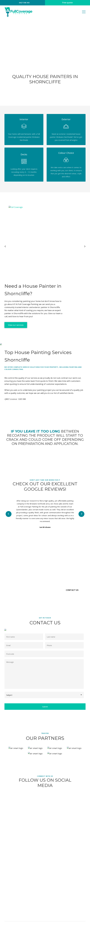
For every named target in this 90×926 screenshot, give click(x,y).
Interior (45, 876)
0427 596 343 (24, 3)
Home (45, 846)
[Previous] (5, 246)
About (45, 850)
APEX (69, 924)
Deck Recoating (45, 880)
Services (44, 855)
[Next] (85, 246)
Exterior (45, 872)
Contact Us (72, 590)
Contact (45, 859)
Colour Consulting (45, 885)
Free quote (67, 2)
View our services (16, 325)
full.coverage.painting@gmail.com (46, 898)
